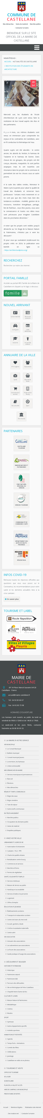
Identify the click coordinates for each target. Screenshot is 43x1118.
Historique (10, 970)
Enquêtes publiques (14, 830)
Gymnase (10, 1022)
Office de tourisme (11, 1072)
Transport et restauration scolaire (18, 915)
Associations (27, 366)
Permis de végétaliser (14, 872)
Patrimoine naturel (13, 975)
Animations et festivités (13, 1035)
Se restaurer (8, 1081)
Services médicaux (13, 881)
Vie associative (9, 937)
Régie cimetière (12, 800)
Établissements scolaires (15, 911)
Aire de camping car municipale (16, 1090)
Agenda (10, 1039)
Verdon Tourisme (21, 505)
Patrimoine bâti (12, 979)
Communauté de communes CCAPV (21, 523)
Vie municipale (9, 745)
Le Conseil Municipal (14, 749)
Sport (27, 405)
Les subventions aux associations (18, 945)
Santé (15, 379)
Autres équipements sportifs (17, 1026)
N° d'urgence (15, 366)
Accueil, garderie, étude (15, 924)
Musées (9, 1013)
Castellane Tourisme (21, 447)
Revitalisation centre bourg (16, 860)
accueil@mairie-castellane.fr (19, 695)
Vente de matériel (22, 24)
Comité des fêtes (13, 1048)
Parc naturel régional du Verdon (21, 486)
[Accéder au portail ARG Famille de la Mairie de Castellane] (21, 294)
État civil (10, 779)
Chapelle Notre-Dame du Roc (17, 992)
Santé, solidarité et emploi (14, 877)
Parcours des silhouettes (15, 983)
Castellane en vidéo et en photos (18, 1060)
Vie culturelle (15, 405)
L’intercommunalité (13, 766)
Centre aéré (11, 933)
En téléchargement (11, 813)
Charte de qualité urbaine (16, 855)
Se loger (7, 1077)
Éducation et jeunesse (12, 907)
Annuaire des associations (16, 941)
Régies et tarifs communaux (14, 792)
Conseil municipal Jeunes (15, 757)
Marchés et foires (27, 380)
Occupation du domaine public (17, 822)
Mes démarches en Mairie (13, 770)
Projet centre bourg (28, 393)
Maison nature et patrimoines (21, 466)
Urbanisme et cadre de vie (13, 842)
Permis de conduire (28, 317)
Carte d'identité (15, 316)
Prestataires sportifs (12, 1094)
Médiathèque (11, 1005)
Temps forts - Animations (15, 1043)
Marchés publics (35, 24)
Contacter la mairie (22, 28)
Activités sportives (13, 1030)
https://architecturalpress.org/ (16, 250)
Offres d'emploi (12, 902)
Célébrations (11, 1052)
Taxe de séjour (12, 805)
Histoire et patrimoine (12, 966)
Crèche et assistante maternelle (18, 928)
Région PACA (21, 560)
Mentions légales (16, 1107)
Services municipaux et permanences (19, 775)
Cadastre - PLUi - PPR (14, 851)
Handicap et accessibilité (15, 890)
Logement (10, 898)
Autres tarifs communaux (15, 809)
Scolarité (15, 342)
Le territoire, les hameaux (15, 762)
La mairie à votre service (17, 740)
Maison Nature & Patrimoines (17, 1000)
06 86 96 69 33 (18, 728)
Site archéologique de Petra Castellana (20, 987)
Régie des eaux (12, 796)
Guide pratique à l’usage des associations (21, 954)
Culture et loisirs (11, 996)
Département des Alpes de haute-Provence (21, 543)
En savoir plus (13, 599)
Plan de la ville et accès (13, 1085)
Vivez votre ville (13, 838)
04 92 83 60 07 (18, 700)
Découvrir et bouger (16, 962)
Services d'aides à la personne (17, 894)
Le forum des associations (16, 950)
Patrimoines (21, 418)
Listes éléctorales (28, 330)
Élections (10, 783)
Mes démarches (8, 24)
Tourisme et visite (14, 1068)
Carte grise (15, 329)
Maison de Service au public (16, 885)
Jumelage (10, 1056)
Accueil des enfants (28, 343)
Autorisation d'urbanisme (16, 847)
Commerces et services (15, 393)
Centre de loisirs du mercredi (17, 920)
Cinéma (9, 1009)
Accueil (5, 1107)
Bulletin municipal (13, 753)
